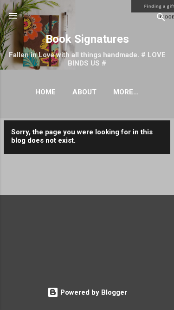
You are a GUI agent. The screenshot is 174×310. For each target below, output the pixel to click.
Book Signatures (87, 39)
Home (45, 92)
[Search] (161, 19)
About (84, 92)
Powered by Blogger (92, 292)
